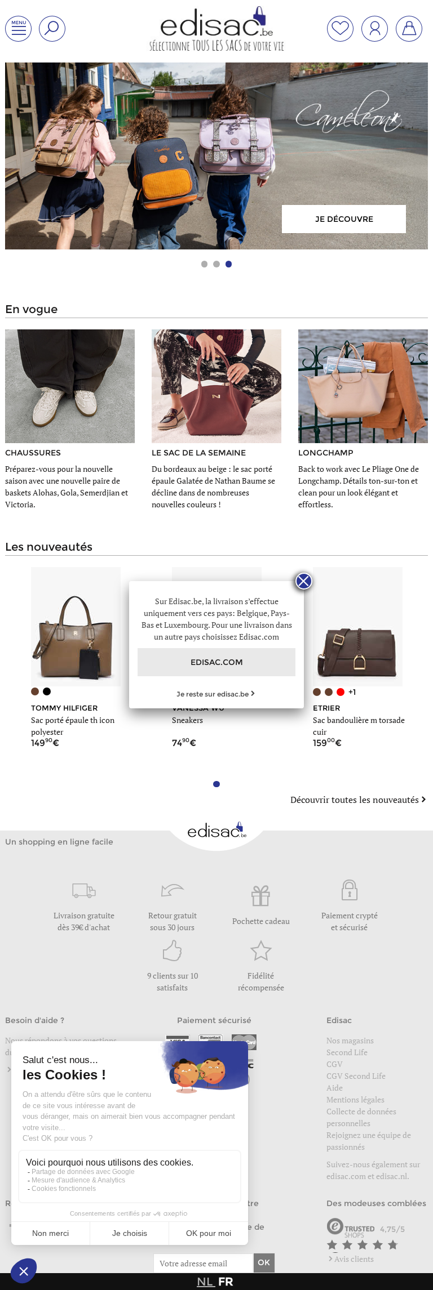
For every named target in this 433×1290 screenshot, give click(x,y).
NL (206, 1281)
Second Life (347, 1052)
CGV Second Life (356, 1075)
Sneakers (187, 720)
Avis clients (354, 1258)
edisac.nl (391, 1176)
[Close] (303, 581)
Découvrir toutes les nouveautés (354, 799)
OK (264, 1262)
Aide (334, 1087)
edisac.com (347, 1176)
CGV (334, 1064)
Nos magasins (350, 1040)
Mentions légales (355, 1099)
